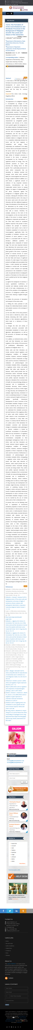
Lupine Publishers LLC (22, 1016)
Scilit (12, 848)
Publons (13, 850)
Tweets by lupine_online (14, 870)
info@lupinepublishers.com (12, 930)
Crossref (13, 845)
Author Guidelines (10, 946)
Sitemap (8, 955)
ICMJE (12, 854)
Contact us (8, 950)
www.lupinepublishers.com (10, 1020)
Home (7, 941)
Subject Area (9, 948)
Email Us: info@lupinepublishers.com (14, 1)
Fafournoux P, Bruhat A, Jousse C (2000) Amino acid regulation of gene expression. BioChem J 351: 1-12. (16, 682)
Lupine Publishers (11, 963)
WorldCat (13, 852)
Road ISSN (14, 843)
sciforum (13, 857)
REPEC (13, 859)
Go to (25, 77)
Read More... (16, 899)
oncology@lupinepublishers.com (15, 760)
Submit (24, 782)
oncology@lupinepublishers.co (15, 762)
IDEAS (13, 861)
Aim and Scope (9, 943)
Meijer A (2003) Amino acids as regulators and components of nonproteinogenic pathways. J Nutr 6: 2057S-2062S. (16, 688)
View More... (22, 863)
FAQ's (7, 953)
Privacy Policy (19, 1022)
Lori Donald (12, 755)
